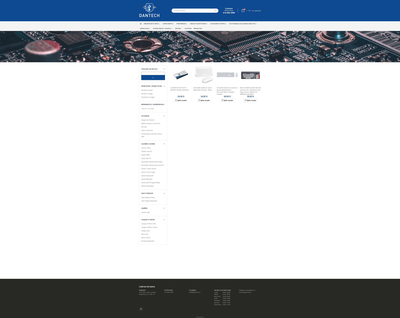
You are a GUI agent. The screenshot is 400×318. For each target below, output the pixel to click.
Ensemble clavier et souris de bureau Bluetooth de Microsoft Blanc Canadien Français (227, 91)
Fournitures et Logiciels (162, 28)
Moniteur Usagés (147, 94)
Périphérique (181, 24)
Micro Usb (144, 234)
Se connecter (256, 11)
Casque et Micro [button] (148, 220)
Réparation (198, 28)
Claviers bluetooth (147, 176)
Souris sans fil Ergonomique (150, 183)
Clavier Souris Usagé (148, 172)
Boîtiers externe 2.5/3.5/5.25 (150, 123)
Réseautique (144, 28)
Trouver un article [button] (149, 69)
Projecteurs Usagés (147, 97)
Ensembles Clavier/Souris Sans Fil (152, 165)
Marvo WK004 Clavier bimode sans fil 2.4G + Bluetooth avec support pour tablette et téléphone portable (250, 91)
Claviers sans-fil (146, 151)
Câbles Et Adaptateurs (198, 24)
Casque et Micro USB (148, 224)
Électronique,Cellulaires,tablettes (242, 24)
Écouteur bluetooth (147, 241)
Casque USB (145, 231)
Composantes (168, 24)
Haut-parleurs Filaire (148, 197)
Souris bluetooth (146, 179)
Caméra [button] (144, 208)
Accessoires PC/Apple (217, 24)
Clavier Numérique (147, 186)
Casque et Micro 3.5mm (149, 227)
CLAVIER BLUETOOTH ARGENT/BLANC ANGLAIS (179, 89)
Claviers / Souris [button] (148, 144)
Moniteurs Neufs (147, 90)
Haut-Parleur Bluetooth (149, 201)
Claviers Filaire (146, 148)
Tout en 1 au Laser (147, 109)
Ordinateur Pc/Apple (151, 24)
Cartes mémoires (147, 130)
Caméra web (145, 212)
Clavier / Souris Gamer (148, 169)
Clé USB (144, 127)
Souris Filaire (145, 155)
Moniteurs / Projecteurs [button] (151, 86)
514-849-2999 (168, 292)
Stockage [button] (145, 116)
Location (188, 28)
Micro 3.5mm (145, 238)
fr (249, 11)
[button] (244, 11)
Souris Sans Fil (146, 158)
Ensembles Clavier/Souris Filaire (151, 162)
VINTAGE (178, 28)
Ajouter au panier (182, 100)
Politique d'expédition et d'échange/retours (247, 291)
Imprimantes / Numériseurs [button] (152, 104)
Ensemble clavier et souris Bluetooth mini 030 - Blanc (203, 89)
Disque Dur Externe (147, 120)
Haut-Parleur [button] (147, 193)
